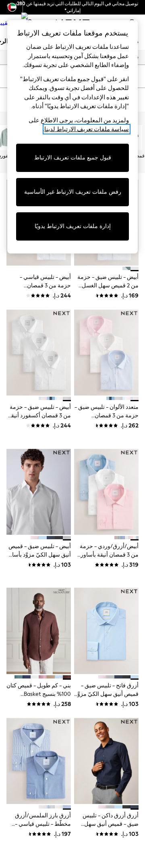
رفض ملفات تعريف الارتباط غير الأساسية (72, 191)
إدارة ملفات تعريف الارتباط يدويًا (73, 226)
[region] (72, 136)
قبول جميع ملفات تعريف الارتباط (72, 157)
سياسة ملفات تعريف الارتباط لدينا (86, 129)
